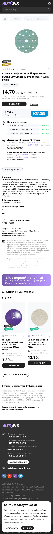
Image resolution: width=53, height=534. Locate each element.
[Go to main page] (11, 3)
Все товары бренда (13, 115)
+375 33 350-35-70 (16, 443)
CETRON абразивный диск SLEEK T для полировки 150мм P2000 (38, 343)
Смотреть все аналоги (15, 374)
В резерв (34, 104)
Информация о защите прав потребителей (20, 498)
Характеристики (12, 169)
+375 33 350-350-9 (16, 436)
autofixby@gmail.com (18, 468)
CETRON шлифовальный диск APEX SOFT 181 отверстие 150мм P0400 (13, 344)
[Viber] (15, 476)
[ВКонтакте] (4, 476)
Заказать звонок (18, 462)
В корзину (14, 104)
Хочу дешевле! (30, 93)
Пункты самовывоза (15, 159)
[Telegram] (20, 476)
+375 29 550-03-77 (16, 449)
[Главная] (5, 18)
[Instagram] (9, 476)
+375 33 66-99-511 (16, 455)
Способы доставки (15, 147)
